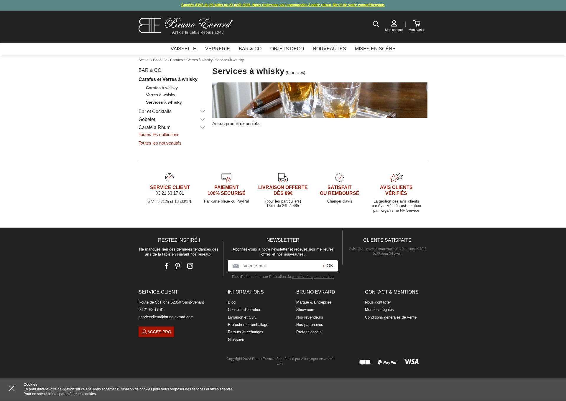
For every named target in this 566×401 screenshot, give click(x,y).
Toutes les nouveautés (160, 142)
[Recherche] (376, 24)
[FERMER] (12, 388)
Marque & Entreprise (313, 302)
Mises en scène (375, 48)
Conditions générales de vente (391, 317)
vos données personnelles (313, 277)
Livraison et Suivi (242, 317)
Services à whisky (164, 102)
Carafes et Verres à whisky (168, 79)
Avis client (382, 249)
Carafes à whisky (162, 87)
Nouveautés (329, 48)
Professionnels (309, 332)
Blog (232, 302)
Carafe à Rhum (154, 127)
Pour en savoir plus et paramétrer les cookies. (60, 394)
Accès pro (159, 331)
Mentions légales (379, 309)
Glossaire (236, 339)
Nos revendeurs (309, 317)
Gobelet (147, 119)
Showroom (305, 309)
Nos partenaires (309, 324)
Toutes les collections (159, 134)
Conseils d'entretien (244, 309)
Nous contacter (378, 302)
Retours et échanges (245, 332)
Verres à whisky (160, 94)
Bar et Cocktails (155, 111)
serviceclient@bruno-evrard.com (166, 317)
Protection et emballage (248, 324)
